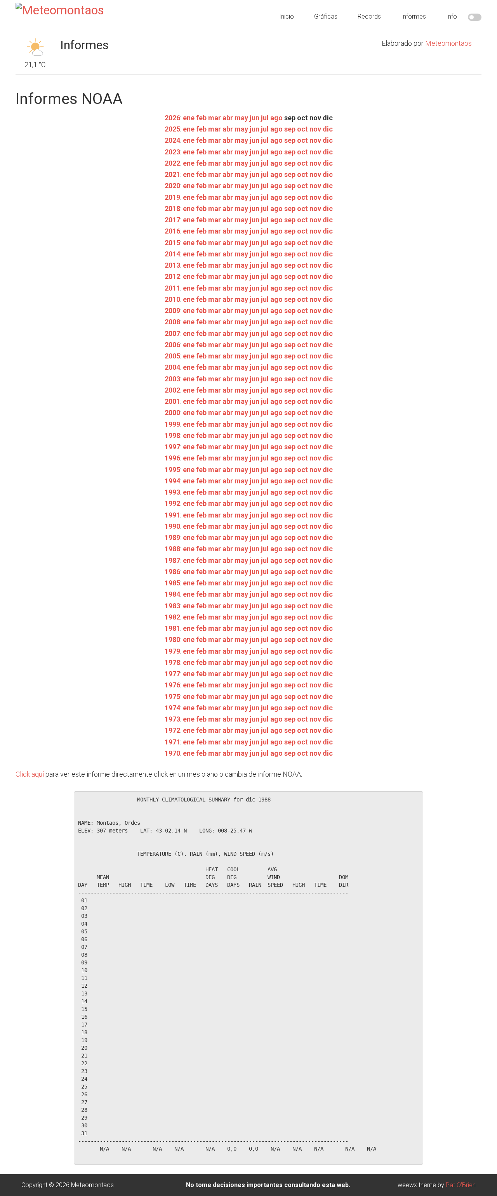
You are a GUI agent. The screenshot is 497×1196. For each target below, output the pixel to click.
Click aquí (30, 774)
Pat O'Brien (461, 1185)
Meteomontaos (448, 43)
